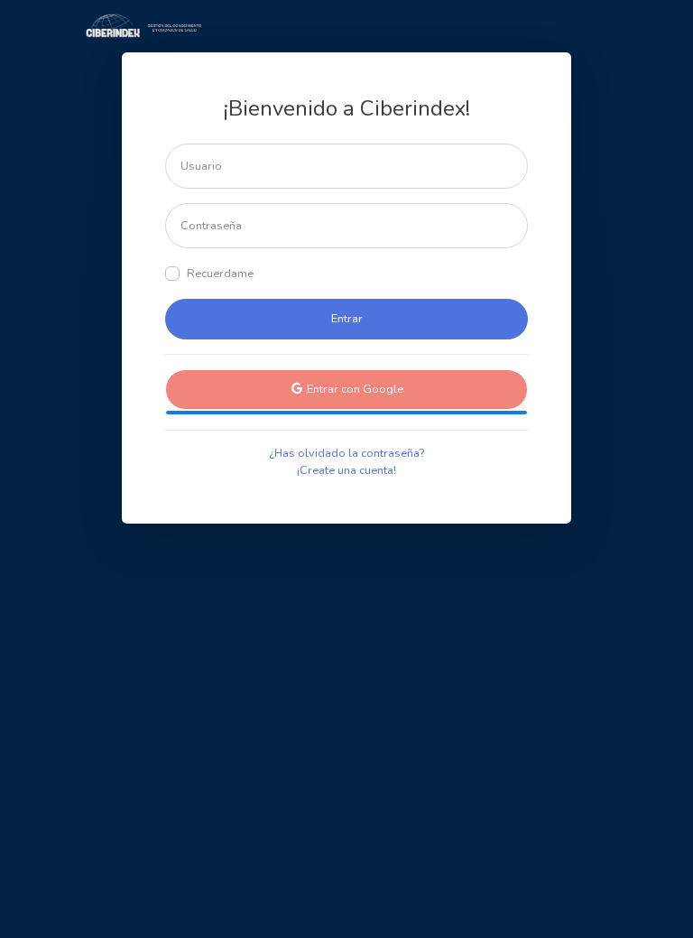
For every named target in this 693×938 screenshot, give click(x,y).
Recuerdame (220, 273)
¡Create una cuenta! (346, 470)
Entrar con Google (353, 389)
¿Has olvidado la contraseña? (346, 453)
